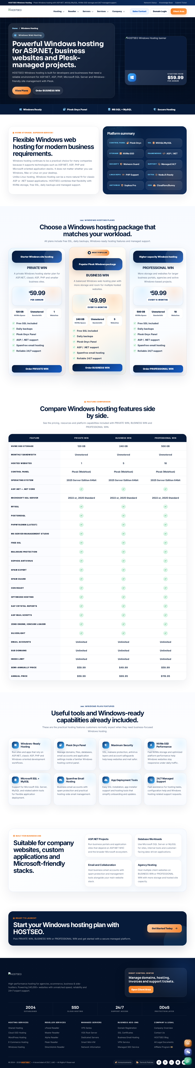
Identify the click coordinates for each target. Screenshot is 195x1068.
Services (101, 11)
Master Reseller (52, 1032)
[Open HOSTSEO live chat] (188, 1052)
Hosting (57, 11)
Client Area (178, 11)
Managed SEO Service (128, 1047)
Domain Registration (127, 1028)
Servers (86, 11)
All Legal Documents (163, 1042)
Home (15, 28)
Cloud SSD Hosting (17, 1032)
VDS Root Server (89, 1032)
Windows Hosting (16, 1047)
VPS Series (86, 1028)
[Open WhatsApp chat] (188, 1061)
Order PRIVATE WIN (37, 368)
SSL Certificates (125, 1032)
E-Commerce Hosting (18, 1042)
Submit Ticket (181, 3)
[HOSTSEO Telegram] (177, 1062)
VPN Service (124, 1042)
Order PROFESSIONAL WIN (158, 368)
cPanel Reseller (52, 1028)
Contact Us (159, 1032)
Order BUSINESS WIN (48, 90)
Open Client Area (141, 989)
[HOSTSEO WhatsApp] (171, 1062)
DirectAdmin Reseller (54, 1047)
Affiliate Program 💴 (163, 1047)
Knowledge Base (166, 3)
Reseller (72, 11)
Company (117, 11)
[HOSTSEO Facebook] (158, 1062)
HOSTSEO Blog (161, 1037)
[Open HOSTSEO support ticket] (188, 1043)
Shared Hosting (15, 1028)
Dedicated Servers (90, 1037)
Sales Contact (139, 11)
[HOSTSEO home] (15, 11)
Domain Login (160, 11)
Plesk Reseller (51, 1042)
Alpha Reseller (51, 1037)
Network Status (150, 3)
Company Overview (163, 1028)
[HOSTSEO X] (165, 1062)
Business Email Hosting (128, 1037)
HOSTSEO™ (26, 1062)
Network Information (91, 1047)
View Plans (21, 90)
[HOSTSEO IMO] (184, 1062)
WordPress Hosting (17, 1037)
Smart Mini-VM (88, 1042)
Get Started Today (162, 928)
